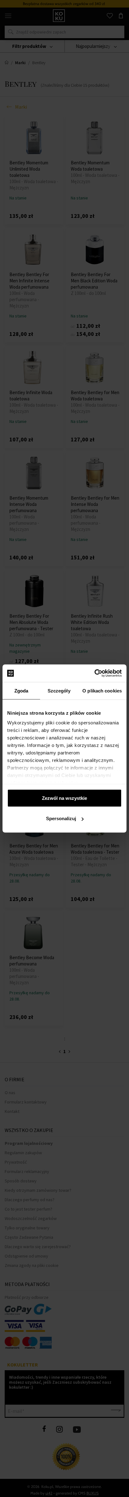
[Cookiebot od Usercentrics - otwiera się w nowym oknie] (94, 673)
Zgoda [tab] (21, 690)
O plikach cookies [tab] (102, 690)
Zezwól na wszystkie (64, 797)
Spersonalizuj (61, 818)
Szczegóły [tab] (59, 690)
